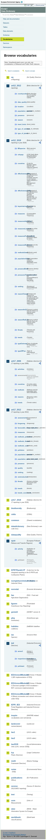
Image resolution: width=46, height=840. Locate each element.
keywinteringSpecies (22, 206)
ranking (20, 286)
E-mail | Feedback (9, 833)
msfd (13, 761)
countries (21, 163)
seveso (14, 786)
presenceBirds (22, 269)
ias (12, 635)
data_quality (22, 102)
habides (14, 626)
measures (21, 214)
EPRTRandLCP (18, 570)
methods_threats (22, 441)
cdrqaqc (21, 154)
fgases (14, 604)
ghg (13, 618)
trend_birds (22, 124)
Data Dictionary (20, 14)
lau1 (13, 732)
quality (20, 468)
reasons (20, 397)
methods (21, 390)
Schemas (6, 35)
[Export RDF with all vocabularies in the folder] (40, 88)
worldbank (16, 817)
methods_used (22, 446)
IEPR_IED (15, 705)
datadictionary (17, 526)
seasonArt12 (22, 310)
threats (20, 330)
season (20, 120)
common (15, 520)
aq (12, 77)
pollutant (21, 666)
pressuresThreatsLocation (22, 275)
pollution (21, 450)
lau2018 (14, 744)
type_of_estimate (22, 129)
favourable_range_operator (22, 428)
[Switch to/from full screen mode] (32, 5)
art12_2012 (16, 86)
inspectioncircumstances (22, 659)
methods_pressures (22, 437)
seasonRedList (22, 320)
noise (13, 769)
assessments (22, 418)
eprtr (13, 541)
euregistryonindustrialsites (18, 581)
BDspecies (21, 148)
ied (12, 643)
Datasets (6, 23)
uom (13, 801)
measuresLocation (22, 229)
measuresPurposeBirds (22, 236)
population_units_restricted (22, 459)
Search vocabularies (13, 71)
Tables (5, 27)
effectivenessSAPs (22, 191)
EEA (12, 2)
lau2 (13, 738)
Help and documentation (11, 19)
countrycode (22, 94)
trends (20, 337)
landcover (15, 724)
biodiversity (16, 508)
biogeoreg (21, 423)
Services (6, 43)
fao (12, 595)
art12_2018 (16, 140)
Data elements (8, 31)
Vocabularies (8, 39)
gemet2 (14, 612)
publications (16, 778)
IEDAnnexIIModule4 (18, 694)
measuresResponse (22, 245)
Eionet (12, 14)
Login (28, 5)
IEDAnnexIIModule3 (18, 683)
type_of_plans (22, 133)
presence (21, 115)
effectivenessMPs (22, 174)
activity (20, 549)
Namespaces (7, 47)
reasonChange (22, 294)
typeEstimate (22, 343)
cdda (13, 514)
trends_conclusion (22, 493)
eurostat (15, 589)
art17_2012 (16, 410)
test (13, 795)
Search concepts (30, 71)
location (21, 106)
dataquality (16, 535)
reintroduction (22, 477)
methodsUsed (22, 252)
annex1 (20, 651)
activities (21, 369)
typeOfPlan (22, 351)
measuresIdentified (22, 221)
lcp (12, 753)
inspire (14, 715)
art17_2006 (16, 361)
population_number (22, 111)
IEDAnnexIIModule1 (18, 675)
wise (13, 809)
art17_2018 (16, 500)
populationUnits (22, 259)
